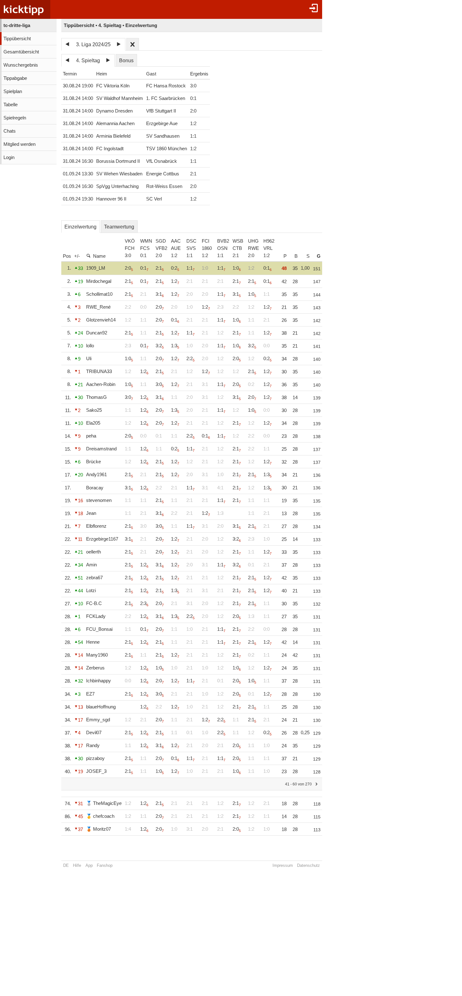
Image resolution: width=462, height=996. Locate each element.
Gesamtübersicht (21, 51)
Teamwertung (119, 226)
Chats (9, 131)
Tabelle (10, 104)
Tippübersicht (17, 38)
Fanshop (105, 865)
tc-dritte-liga (16, 25)
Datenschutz (308, 865)
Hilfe (77, 865)
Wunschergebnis (20, 65)
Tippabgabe (15, 78)
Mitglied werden (19, 144)
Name (99, 256)
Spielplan (12, 91)
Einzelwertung (80, 226)
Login (8, 157)
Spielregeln (14, 117)
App (89, 865)
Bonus (126, 60)
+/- (77, 256)
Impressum (282, 865)
